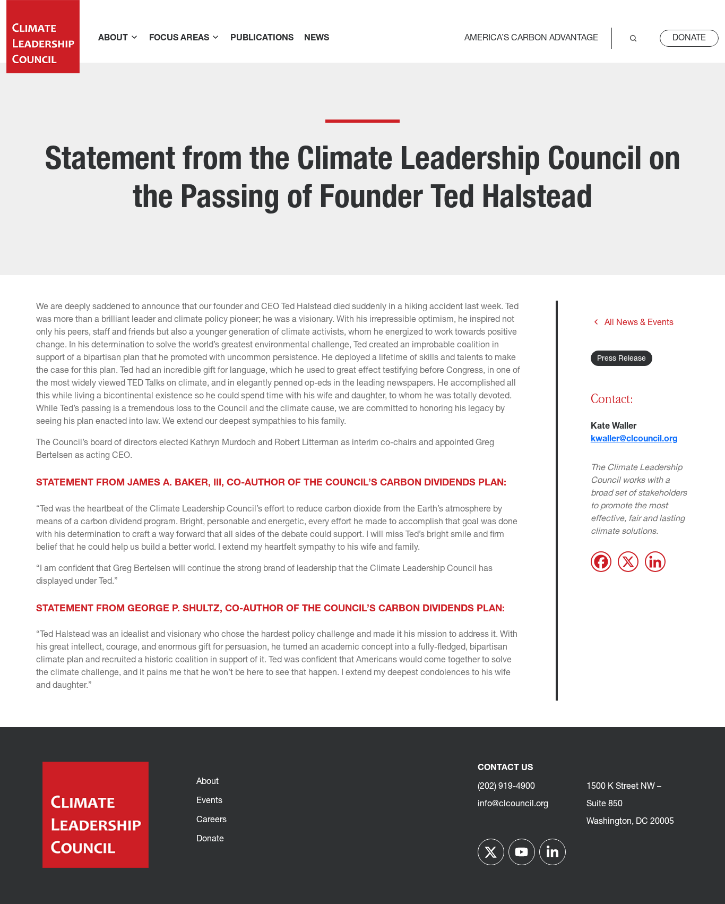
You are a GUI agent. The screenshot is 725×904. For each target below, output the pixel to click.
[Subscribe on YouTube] (521, 852)
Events (209, 801)
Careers (211, 820)
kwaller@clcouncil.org (634, 439)
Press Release (621, 359)
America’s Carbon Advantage (531, 38)
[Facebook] (601, 561)
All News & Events (639, 323)
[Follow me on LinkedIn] (552, 852)
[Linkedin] (655, 561)
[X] (628, 561)
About (207, 782)
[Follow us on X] (491, 852)
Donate (689, 38)
